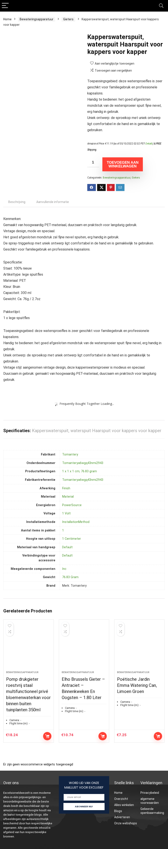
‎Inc (64, 569)
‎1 (63, 530)
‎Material (68, 496)
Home (7, 19)
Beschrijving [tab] (16, 202)
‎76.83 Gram (70, 577)
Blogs (118, 811)
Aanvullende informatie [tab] (52, 202)
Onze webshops (125, 823)
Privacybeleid (149, 792)
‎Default (67, 547)
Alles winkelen (124, 805)
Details (149, 143)
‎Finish (66, 488)
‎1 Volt (66, 513)
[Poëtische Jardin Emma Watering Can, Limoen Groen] (139, 647)
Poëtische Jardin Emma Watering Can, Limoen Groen (137, 685)
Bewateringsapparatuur (36, 19)
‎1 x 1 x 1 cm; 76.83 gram (79, 471)
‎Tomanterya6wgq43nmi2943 (82, 463)
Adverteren (122, 817)
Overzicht (121, 799)
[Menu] (5, 6)
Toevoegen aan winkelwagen (122, 164)
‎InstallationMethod (75, 522)
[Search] (161, 6)
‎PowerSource (72, 505)
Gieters (68, 19)
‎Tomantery (70, 454)
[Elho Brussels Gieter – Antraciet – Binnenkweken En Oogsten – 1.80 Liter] (84, 647)
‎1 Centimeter (71, 539)
